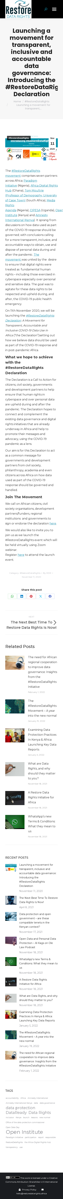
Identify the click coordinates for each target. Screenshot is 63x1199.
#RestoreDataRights (19, 138)
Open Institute (24, 1132)
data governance (47, 1103)
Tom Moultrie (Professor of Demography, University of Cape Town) (31, 195)
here (53, 523)
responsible (50, 1137)
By (47, 573)
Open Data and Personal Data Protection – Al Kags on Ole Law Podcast (37, 943)
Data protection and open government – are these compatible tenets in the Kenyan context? (35, 920)
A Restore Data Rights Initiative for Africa (41, 797)
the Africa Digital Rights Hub (37, 1142)
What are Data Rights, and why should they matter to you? (41, 771)
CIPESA (35, 210)
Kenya (18, 1117)
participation (30, 1137)
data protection (20, 1108)
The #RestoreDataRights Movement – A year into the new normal (42, 708)
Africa (23, 1098)
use (21, 1147)
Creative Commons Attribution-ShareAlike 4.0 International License (31, 1182)
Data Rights (40, 1112)
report (41, 1137)
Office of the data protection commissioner (25, 1122)
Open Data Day (12, 1127)
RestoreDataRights (14, 1142)
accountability (12, 1098)
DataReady (16, 1112)
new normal (44, 1117)
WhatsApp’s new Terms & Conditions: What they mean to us (41, 824)
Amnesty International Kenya (19, 1103)
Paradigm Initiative (14, 1137)
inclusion (10, 1117)
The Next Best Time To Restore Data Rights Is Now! (38, 900)
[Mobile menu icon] (54, 9)
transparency (12, 1147)
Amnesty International (38, 1098)
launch (26, 1117)
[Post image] (14, 663)
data (36, 1103)
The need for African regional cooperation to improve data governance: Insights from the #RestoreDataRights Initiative (42, 672)
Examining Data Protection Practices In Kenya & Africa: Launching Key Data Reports (42, 739)
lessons (34, 1117)
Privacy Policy (29, 1189)
